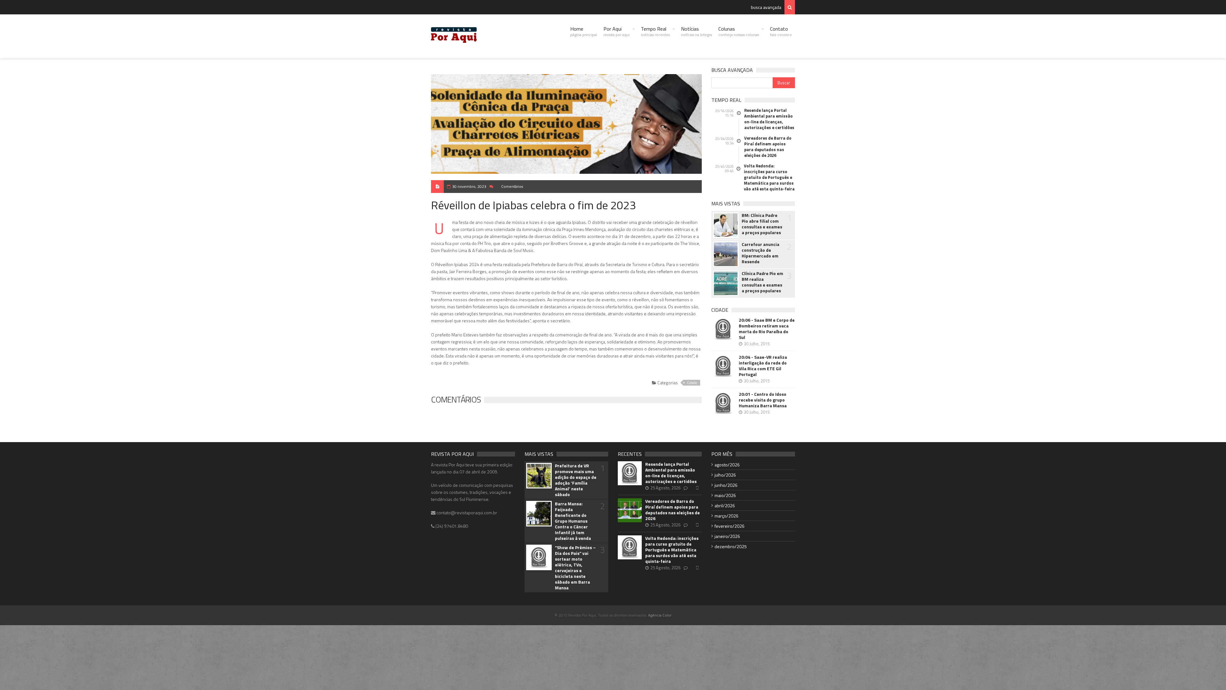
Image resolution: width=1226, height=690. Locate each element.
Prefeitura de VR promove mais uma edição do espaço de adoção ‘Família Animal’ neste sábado (575, 480)
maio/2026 (725, 495)
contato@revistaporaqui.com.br (466, 512)
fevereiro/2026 (730, 526)
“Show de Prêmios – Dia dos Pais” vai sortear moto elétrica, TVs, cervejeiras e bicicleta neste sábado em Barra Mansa (575, 568)
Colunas (738, 31)
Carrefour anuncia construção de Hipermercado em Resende (760, 252)
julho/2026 (725, 474)
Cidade (692, 382)
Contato (781, 31)
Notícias (696, 31)
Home (583, 31)
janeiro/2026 (727, 536)
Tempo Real (655, 31)
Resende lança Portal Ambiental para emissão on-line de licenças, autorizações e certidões (769, 118)
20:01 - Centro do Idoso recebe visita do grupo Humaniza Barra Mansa (763, 400)
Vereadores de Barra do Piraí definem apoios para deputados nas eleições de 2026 (767, 146)
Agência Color (659, 615)
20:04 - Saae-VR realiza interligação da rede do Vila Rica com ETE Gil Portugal (763, 365)
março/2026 (726, 515)
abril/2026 (725, 505)
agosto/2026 (727, 464)
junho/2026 (726, 485)
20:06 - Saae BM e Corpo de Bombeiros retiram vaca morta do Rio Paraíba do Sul (767, 328)
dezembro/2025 (731, 546)
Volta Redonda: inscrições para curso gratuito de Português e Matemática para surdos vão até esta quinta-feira (769, 177)
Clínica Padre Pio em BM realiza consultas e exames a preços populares (762, 282)
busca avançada (766, 7)
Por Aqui (616, 31)
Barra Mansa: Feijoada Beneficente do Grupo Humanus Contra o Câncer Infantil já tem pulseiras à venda (573, 521)
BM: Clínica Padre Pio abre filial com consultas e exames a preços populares (762, 223)
